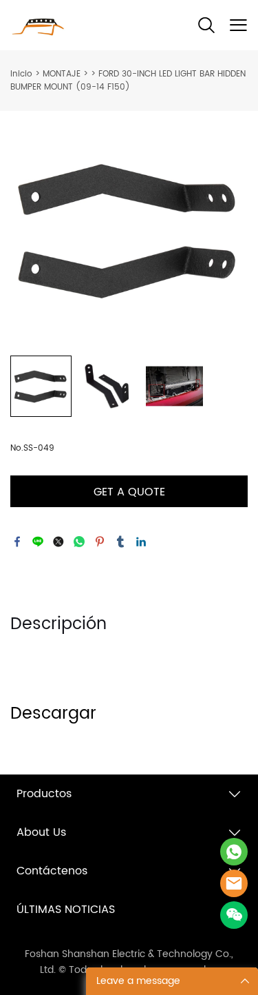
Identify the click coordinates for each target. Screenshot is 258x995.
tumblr (120, 541)
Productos (44, 794)
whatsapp (79, 541)
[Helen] (234, 883)
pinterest (100, 541)
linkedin (141, 541)
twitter (58, 541)
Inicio (21, 74)
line (38, 541)
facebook (17, 541)
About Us (41, 832)
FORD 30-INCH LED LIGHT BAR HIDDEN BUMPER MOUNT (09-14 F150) (128, 81)
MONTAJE (61, 74)
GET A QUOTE (129, 492)
